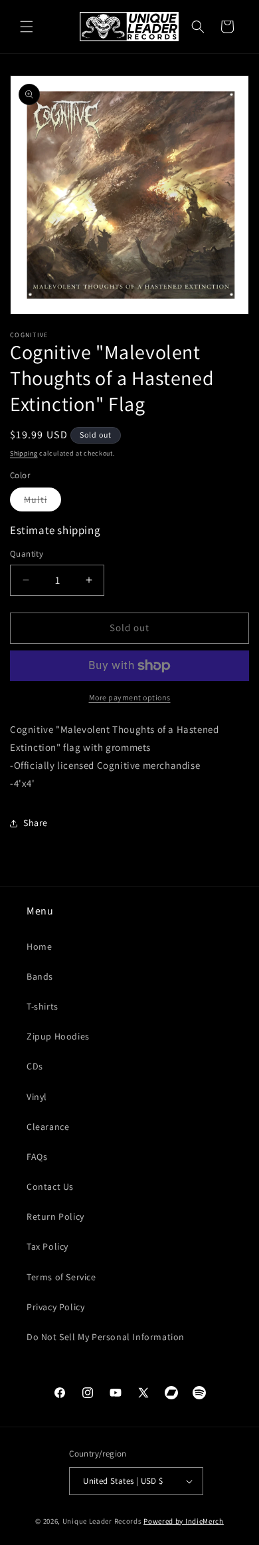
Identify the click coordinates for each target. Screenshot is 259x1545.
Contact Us (50, 1187)
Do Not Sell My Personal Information (106, 1337)
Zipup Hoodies (58, 1036)
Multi (42, 502)
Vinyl (37, 1097)
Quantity (26, 553)
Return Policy (55, 1216)
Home (39, 946)
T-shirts (42, 1006)
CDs (35, 1066)
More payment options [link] (130, 697)
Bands (40, 976)
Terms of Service (61, 1277)
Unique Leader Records (102, 1521)
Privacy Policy (55, 1307)
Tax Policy (47, 1246)
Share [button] (35, 823)
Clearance (48, 1127)
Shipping (24, 453)
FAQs (37, 1157)
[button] (26, 26)
